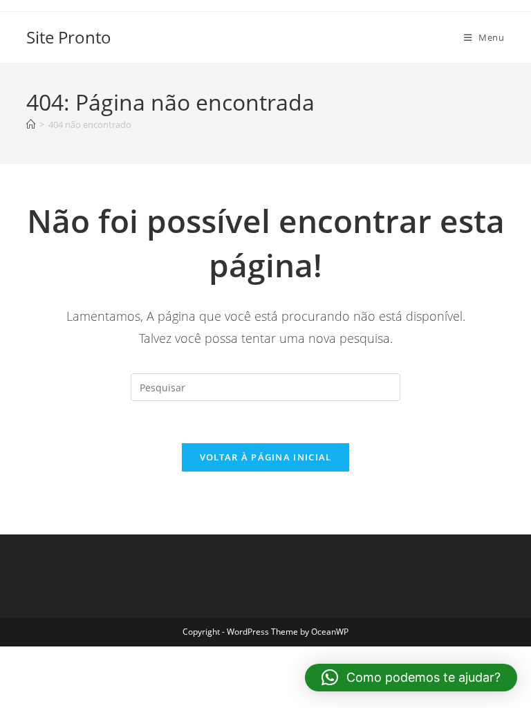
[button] (411, 677)
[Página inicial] (30, 124)
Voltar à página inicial (266, 457)
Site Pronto (68, 37)
